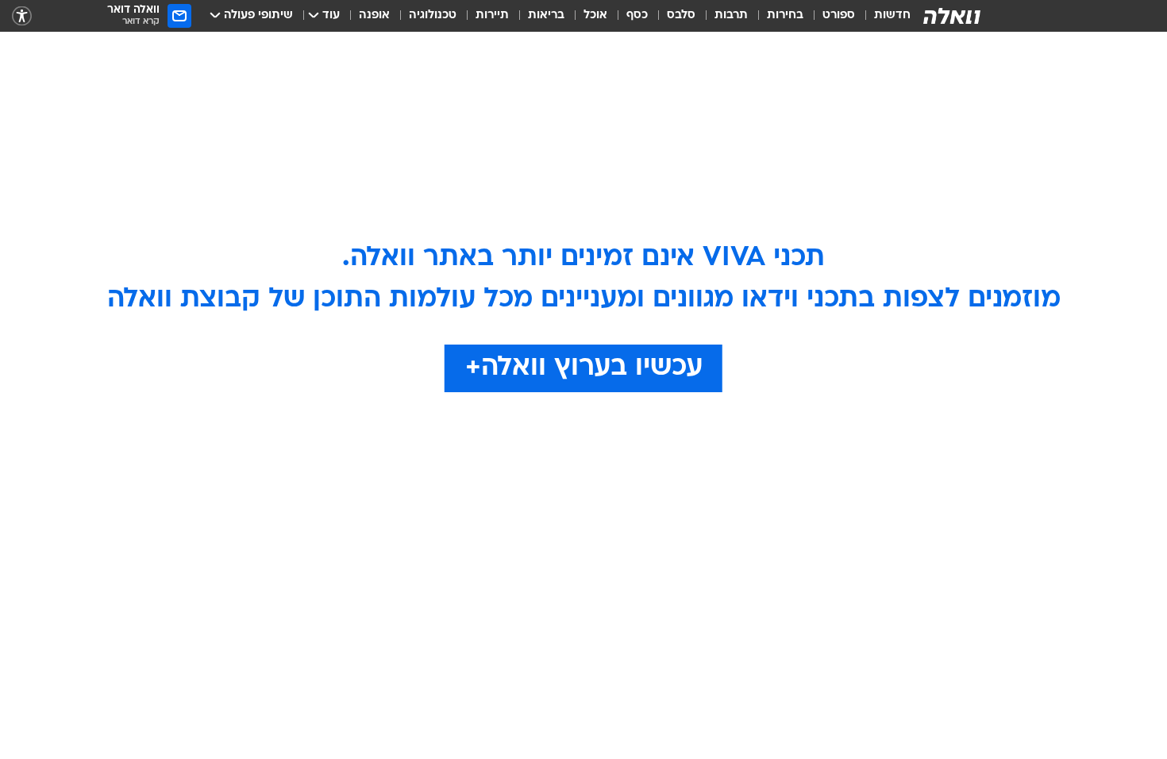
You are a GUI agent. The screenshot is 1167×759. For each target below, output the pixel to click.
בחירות (785, 15)
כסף (637, 15)
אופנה (374, 15)
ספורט (838, 15)
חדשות (892, 15)
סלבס (681, 15)
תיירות (492, 15)
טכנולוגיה (432, 15)
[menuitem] (883, 16)
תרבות (731, 15)
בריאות (546, 15)
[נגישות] (22, 16)
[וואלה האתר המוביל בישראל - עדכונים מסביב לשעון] (951, 16)
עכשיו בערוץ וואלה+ (584, 368)
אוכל (595, 15)
